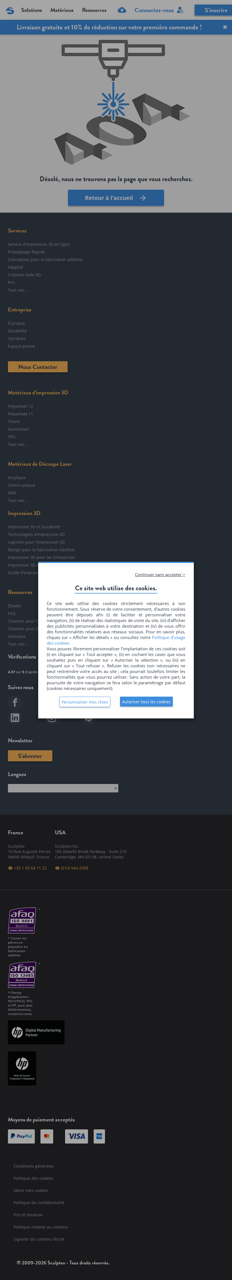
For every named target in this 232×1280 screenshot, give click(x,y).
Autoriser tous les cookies (146, 701)
